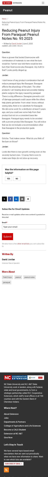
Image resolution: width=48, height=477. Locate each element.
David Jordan (17, 44)
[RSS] (6, 469)
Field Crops (7, 277)
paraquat (6, 282)
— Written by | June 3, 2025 (17, 44)
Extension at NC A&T (13, 433)
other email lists (23, 244)
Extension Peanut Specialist (11, 263)
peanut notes (29, 277)
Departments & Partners (15, 422)
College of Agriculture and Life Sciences (22, 426)
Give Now (8, 437)
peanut (18, 277)
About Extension (11, 414)
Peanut (7, 10)
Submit (7, 236)
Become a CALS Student (15, 430)
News (4, 19)
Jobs (6, 418)
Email (4, 222)
